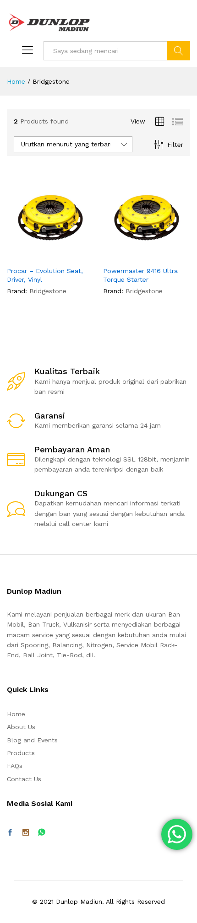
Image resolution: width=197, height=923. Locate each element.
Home (16, 714)
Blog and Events (32, 740)
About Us (21, 726)
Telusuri (178, 50)
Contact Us (24, 779)
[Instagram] (25, 833)
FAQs (14, 765)
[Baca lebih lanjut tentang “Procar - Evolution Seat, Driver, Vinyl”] (28, 255)
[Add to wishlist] (70, 255)
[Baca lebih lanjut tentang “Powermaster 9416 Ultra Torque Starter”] (124, 255)
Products (21, 753)
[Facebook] (10, 833)
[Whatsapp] (41, 832)
